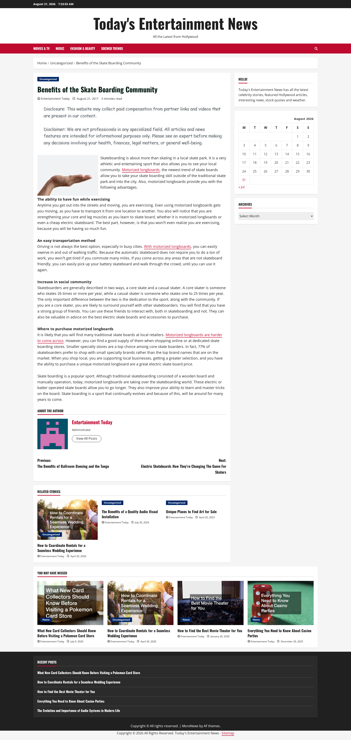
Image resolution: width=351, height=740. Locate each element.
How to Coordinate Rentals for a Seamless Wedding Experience (61, 548)
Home (46, 619)
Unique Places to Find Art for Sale (191, 511)
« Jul (241, 187)
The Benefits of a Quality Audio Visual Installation (130, 514)
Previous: (73, 463)
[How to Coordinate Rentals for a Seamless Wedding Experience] (67, 520)
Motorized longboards (141, 169)
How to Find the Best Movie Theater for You (210, 630)
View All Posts (86, 438)
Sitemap (228, 733)
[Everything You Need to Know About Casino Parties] (281, 603)
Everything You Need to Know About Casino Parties (279, 633)
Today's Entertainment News (175, 23)
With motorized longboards (167, 246)
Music (60, 48)
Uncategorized (48, 79)
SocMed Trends (112, 48)
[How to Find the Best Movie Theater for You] (211, 603)
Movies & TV (41, 48)
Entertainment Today (55, 99)
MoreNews (190, 726)
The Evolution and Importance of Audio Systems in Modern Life (78, 710)
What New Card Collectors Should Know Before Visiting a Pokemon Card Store (66, 633)
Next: (183, 466)
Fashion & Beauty (82, 48)
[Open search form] (316, 48)
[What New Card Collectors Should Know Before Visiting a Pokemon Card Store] (70, 603)
